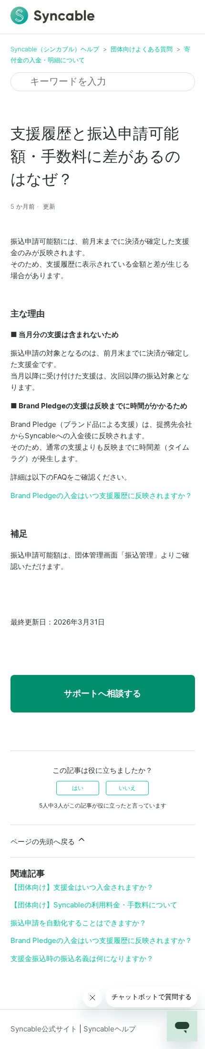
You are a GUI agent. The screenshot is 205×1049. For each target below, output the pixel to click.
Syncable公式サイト (43, 1028)
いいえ (127, 787)
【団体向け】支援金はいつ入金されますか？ (82, 887)
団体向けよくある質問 (142, 49)
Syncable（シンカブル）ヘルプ (54, 49)
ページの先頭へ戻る (43, 841)
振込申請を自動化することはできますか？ (78, 922)
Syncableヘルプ (109, 1028)
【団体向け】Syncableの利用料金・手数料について (93, 904)
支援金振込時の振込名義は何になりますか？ (82, 958)
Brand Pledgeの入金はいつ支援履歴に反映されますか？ (101, 495)
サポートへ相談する (102, 693)
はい (77, 787)
